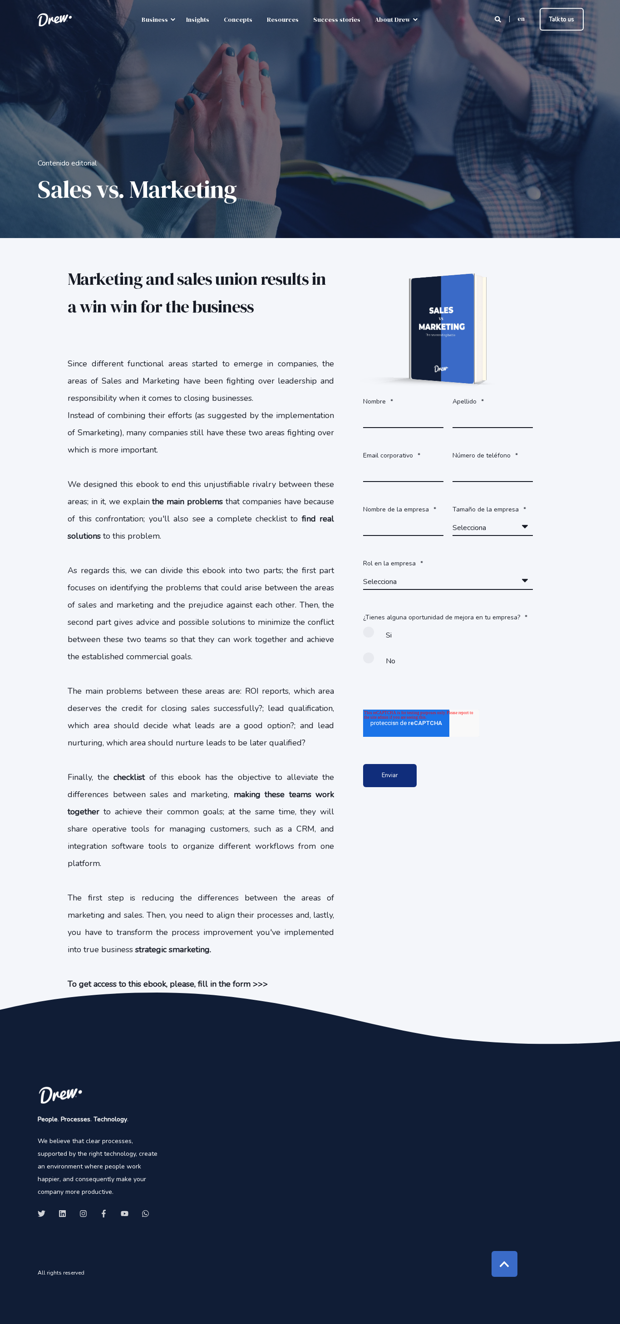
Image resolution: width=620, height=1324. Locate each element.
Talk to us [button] (561, 19)
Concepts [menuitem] (238, 19)
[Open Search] (499, 19)
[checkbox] (448, 652)
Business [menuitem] (155, 19)
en (521, 18)
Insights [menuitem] (197, 19)
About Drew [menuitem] (392, 19)
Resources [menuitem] (283, 19)
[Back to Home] (54, 19)
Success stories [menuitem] (336, 19)
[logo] (60, 1094)
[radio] (448, 639)
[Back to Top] (504, 1264)
